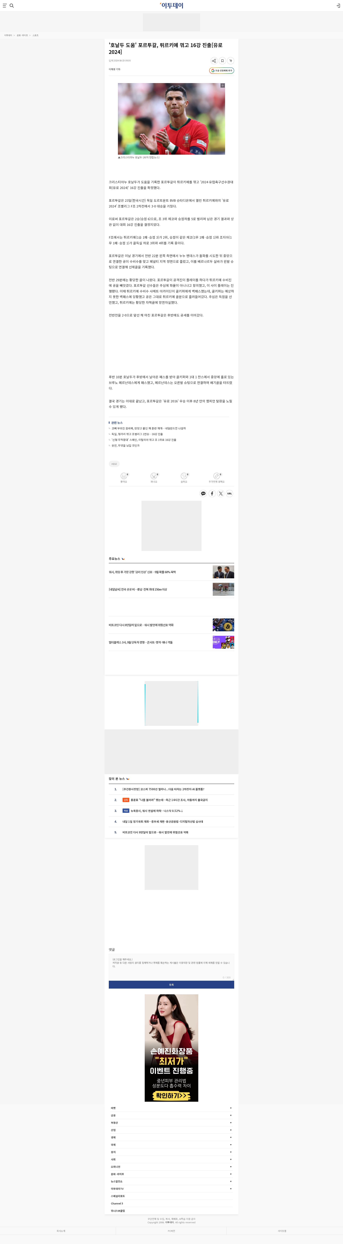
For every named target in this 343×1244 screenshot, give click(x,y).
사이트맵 (282, 1231)
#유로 (114, 464)
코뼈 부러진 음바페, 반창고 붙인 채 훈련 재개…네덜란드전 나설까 (149, 428)
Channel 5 (117, 1203)
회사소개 (61, 1231)
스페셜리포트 (118, 1196)
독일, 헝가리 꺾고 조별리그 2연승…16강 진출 (137, 434)
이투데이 (8, 35)
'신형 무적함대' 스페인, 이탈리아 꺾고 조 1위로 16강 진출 (144, 440)
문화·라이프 (22, 35)
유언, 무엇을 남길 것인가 (126, 445)
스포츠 (35, 35)
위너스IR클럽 (118, 1210)
